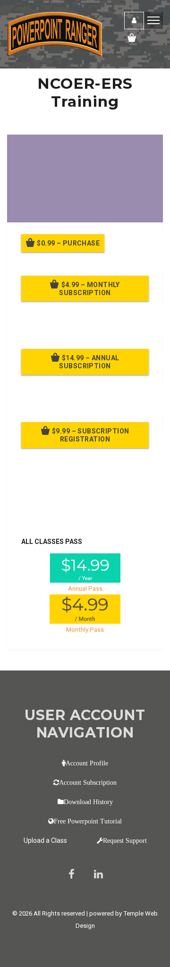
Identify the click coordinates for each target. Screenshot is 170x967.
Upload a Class (45, 840)
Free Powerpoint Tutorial (88, 821)
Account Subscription (88, 782)
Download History (88, 801)
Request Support (125, 840)
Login (134, 20)
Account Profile (87, 763)
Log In (91, 501)
